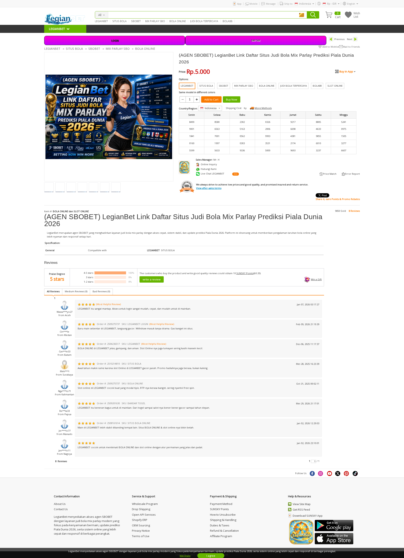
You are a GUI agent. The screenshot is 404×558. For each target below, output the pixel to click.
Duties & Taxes (219, 525)
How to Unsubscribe (223, 514)
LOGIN (114, 40)
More (235, 174)
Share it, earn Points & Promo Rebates (338, 199)
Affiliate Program (221, 536)
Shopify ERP (139, 520)
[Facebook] (312, 473)
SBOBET (136, 21)
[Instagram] (321, 473)
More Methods (263, 108)
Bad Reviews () (101, 291)
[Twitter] (338, 473)
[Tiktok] (355, 473)
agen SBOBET (80, 232)
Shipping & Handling (223, 520)
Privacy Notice (141, 531)
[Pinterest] (347, 473)
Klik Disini (185, 555)
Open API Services (144, 514)
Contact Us (61, 509)
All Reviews (53, 291)
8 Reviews (354, 210)
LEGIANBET (101, 21)
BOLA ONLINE (177, 21)
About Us (60, 504)
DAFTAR (255, 40)
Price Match (329, 173)
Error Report (352, 173)
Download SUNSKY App (308, 516)
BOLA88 (227, 21)
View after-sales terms (208, 188)
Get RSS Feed (301, 509)
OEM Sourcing (141, 525)
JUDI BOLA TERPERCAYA (204, 21)
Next (349, 39)
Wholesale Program (145, 504)
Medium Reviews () (76, 291)
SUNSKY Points (244, 273)
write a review (152, 279)
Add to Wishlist (330, 46)
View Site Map (302, 504)
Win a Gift (316, 279)
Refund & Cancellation (224, 531)
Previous (339, 39)
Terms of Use (140, 536)
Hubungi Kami (209, 168)
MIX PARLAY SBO (155, 21)
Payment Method (221, 504)
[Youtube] (329, 473)
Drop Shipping (141, 509)
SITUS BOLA (119, 21)
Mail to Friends (351, 46)
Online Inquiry (209, 164)
